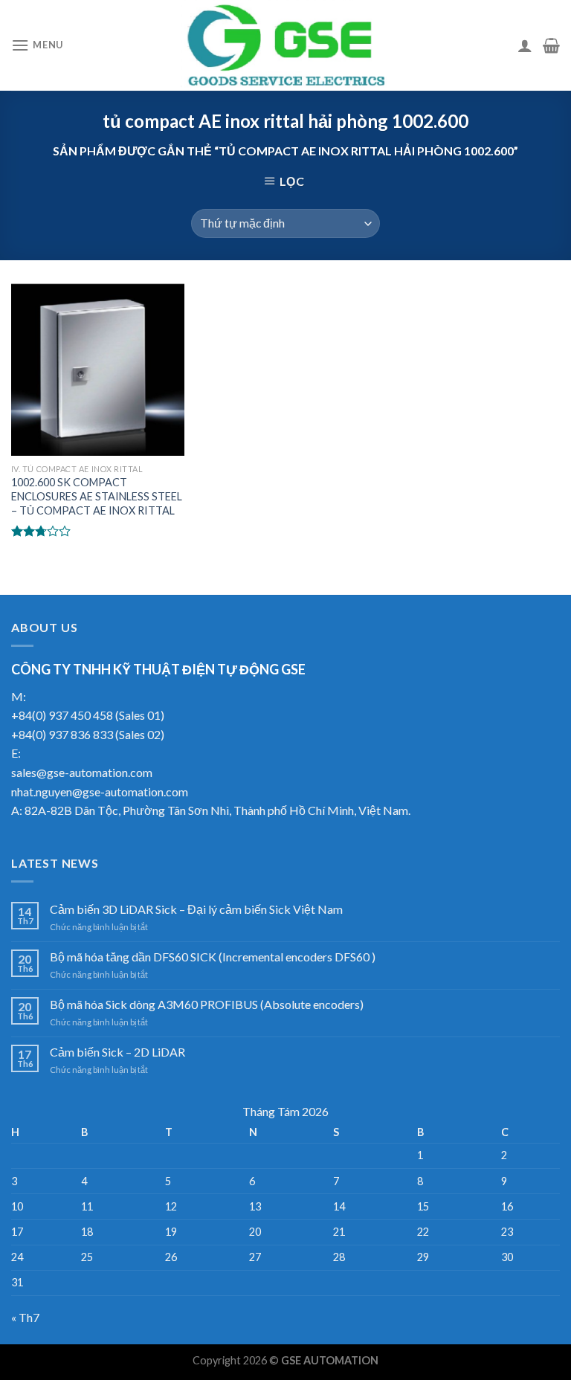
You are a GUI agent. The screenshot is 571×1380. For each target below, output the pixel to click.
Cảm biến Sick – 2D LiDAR (117, 1052)
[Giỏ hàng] (551, 45)
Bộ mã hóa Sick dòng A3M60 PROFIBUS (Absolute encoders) (207, 1004)
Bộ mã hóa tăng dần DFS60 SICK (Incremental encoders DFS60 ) (212, 956)
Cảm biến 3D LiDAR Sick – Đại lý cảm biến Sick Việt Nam (196, 909)
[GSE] (285, 45)
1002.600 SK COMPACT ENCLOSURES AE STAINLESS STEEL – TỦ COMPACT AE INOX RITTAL (96, 496)
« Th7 (25, 1317)
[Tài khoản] (524, 45)
